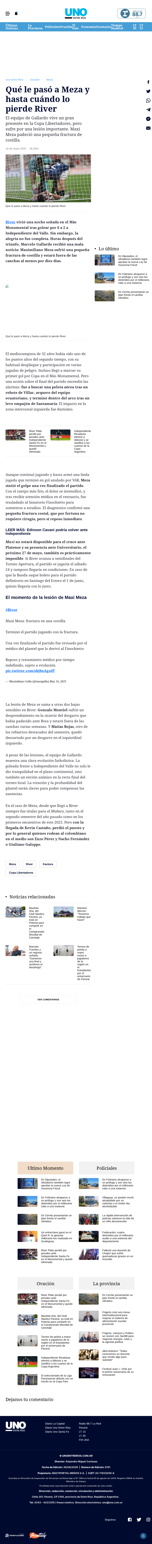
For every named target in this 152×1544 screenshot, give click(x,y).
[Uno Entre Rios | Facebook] (129, 1519)
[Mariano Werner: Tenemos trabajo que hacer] (72, 922)
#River (11, 609)
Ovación (66, 26)
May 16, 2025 (58, 681)
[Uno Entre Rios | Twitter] (139, 1519)
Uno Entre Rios (14, 79)
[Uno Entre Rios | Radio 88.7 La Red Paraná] (130, 13)
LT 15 (141, 27)
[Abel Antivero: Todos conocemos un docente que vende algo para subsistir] (106, 1355)
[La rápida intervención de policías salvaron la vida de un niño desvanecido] (106, 1219)
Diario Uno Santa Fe (57, 1431)
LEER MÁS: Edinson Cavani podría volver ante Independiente (47, 532)
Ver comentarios (48, 999)
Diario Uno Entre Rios (58, 1427)
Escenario (103, 26)
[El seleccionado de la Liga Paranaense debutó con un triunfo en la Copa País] (45, 1379)
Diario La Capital (55, 1423)
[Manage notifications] (143, 1536)
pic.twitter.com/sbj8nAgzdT (30, 670)
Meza (49, 79)
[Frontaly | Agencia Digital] (35, 1535)
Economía (88, 26)
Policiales (52, 26)
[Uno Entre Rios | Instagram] (148, 1519)
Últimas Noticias (12, 27)
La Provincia (35, 27)
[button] (8, 13)
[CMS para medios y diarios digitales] (15, 1535)
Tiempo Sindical (117, 27)
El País (75, 27)
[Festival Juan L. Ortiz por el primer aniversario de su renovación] (106, 1372)
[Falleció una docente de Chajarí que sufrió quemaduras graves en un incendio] (106, 1255)
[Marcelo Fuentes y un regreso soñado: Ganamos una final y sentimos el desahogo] (25, 963)
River (11, 222)
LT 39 (134, 27)
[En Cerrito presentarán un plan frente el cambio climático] (122, 295)
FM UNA (84, 1439)
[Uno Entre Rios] (76, 13)
